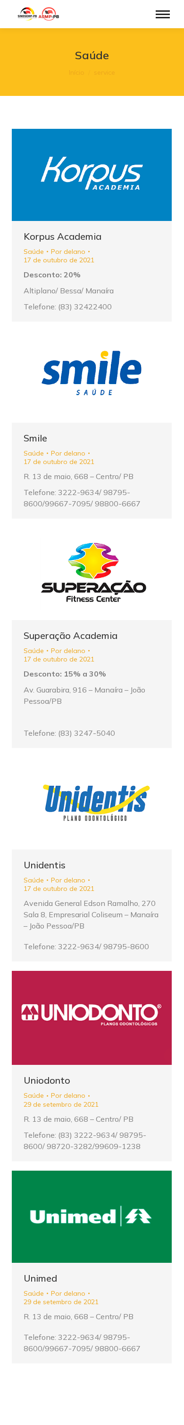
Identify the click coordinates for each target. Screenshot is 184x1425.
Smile (35, 438)
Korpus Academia (62, 236)
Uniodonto (47, 1080)
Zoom (79, 175)
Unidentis (45, 865)
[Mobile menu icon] (163, 14)
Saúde (34, 251)
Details (104, 175)
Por (68, 251)
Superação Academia (70, 635)
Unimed (40, 1278)
